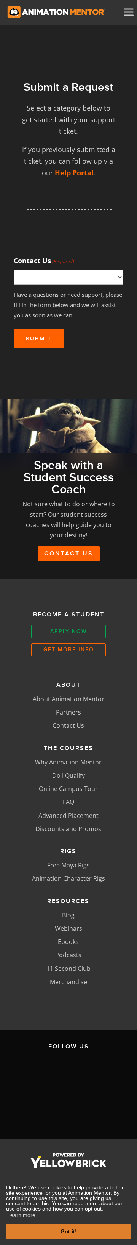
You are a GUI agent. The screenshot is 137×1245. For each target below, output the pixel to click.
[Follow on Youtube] (50, 1107)
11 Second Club (68, 968)
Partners (68, 712)
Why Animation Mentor (68, 762)
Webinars (68, 928)
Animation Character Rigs (68, 878)
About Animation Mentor (68, 699)
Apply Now (68, 631)
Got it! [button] (69, 1231)
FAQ (68, 802)
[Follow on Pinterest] (86, 1107)
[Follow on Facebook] (31, 1072)
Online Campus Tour (68, 789)
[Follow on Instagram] (102, 1072)
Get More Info (68, 649)
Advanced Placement (68, 815)
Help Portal (74, 172)
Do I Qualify (68, 775)
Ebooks (68, 942)
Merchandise (68, 982)
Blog (68, 915)
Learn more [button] (21, 1215)
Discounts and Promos (68, 829)
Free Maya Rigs (68, 865)
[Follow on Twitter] (67, 1072)
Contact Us (44, 260)
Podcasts (68, 955)
